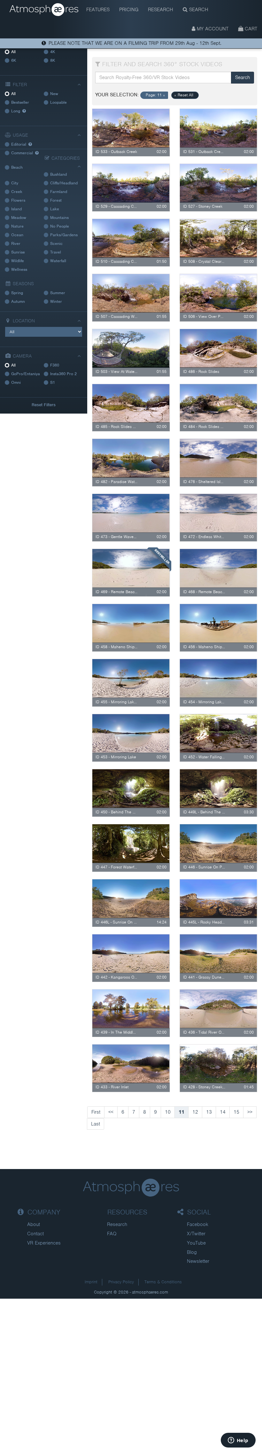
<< (110, 1112)
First (95, 1112)
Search (198, 9)
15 (236, 1112)
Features (98, 9)
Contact (35, 1233)
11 (181, 1112)
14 (223, 1112)
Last (95, 1124)
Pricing (128, 9)
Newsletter (198, 1261)
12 (195, 1112)
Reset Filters (44, 404)
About (33, 1224)
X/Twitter (196, 1233)
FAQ (112, 1233)
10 (168, 1112)
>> (249, 1112)
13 (209, 1112)
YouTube (196, 1243)
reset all (183, 95)
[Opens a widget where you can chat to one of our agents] (238, 1441)
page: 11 (155, 95)
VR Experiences (44, 1243)
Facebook (197, 1224)
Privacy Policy (121, 1282)
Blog (192, 1252)
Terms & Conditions (163, 1282)
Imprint (91, 1282)
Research (160, 9)
